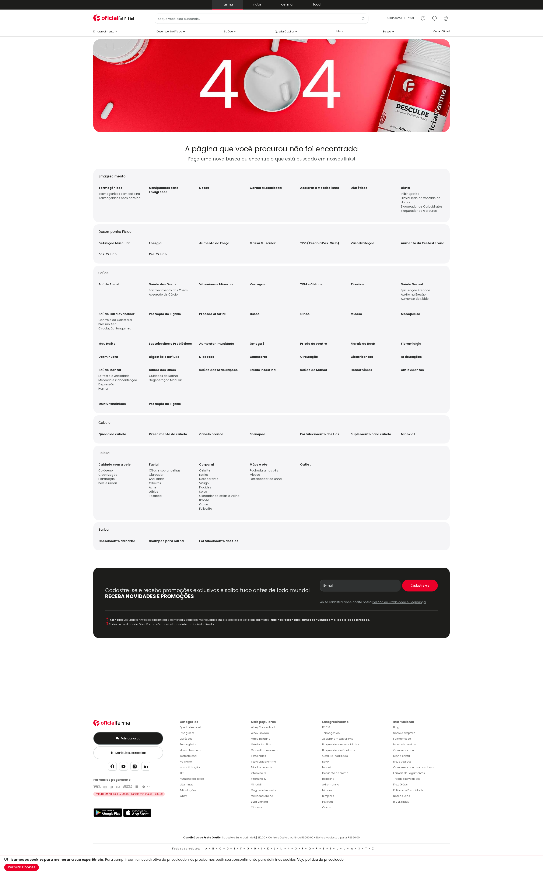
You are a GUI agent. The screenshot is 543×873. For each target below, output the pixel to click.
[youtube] (123, 767)
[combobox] (261, 19)
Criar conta (394, 18)
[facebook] (112, 767)
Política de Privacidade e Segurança (399, 602)
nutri (257, 4)
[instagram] (134, 767)
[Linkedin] (145, 767)
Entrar (410, 18)
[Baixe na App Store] (137, 816)
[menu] (423, 16)
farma (228, 4)
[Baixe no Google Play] (107, 816)
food (316, 4)
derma (286, 4)
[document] (271, 864)
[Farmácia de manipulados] (271, 131)
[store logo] (114, 18)
